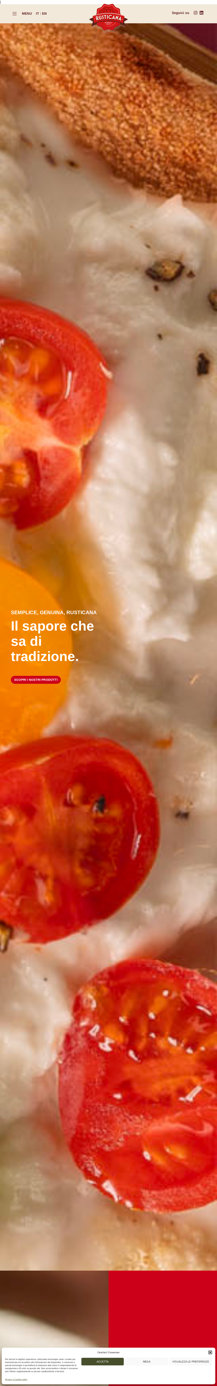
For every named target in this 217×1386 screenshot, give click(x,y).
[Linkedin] (201, 13)
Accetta (102, 1361)
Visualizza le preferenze (190, 1361)
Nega (146, 1361)
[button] (210, 1352)
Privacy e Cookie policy (16, 1379)
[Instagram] (196, 13)
